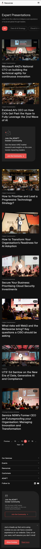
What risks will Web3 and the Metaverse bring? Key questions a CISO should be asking (20, 330)
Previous (7, 441)
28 (22, 445)
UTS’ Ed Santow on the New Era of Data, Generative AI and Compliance (19, 375)
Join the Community (14, 156)
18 (32, 441)
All (5, 28)
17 (29, 441)
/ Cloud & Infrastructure (8, 279)
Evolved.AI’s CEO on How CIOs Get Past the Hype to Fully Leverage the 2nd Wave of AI (20, 115)
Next (18, 445)
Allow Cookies (12, 542)
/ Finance (4, 369)
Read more (25, 542)
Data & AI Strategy (18, 28)
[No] (37, 525)
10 (15, 441)
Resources (8, 3)
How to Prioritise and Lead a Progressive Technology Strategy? (19, 200)
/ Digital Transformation (8, 63)
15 (22, 441)
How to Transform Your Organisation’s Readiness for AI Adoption (20, 243)
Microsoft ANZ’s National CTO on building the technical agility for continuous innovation (17, 71)
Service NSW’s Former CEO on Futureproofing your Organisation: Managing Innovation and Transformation (19, 422)
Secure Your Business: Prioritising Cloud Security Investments (18, 286)
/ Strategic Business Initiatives (10, 412)
